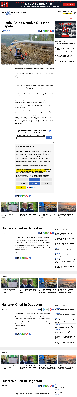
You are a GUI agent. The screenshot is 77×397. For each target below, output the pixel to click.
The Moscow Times (7, 30)
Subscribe (49, 137)
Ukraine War (10, 18)
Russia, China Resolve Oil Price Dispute (25, 24)
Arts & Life (33, 18)
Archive (45, 18)
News (5, 18)
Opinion (27, 18)
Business (22, 18)
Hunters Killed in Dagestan (21, 228)
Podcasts (39, 18)
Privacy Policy (26, 140)
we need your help (30, 167)
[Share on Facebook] (39, 31)
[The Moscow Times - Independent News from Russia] (13, 12)
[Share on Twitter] (41, 31)
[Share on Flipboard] (51, 31)
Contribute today (68, 13)
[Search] (75, 18)
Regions (17, 18)
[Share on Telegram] (44, 31)
